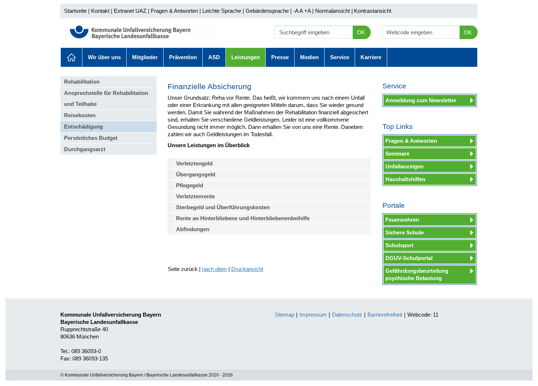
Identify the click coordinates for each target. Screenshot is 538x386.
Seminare (397, 153)
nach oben (214, 269)
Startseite (75, 11)
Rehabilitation (82, 82)
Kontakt (100, 11)
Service (339, 57)
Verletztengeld (194, 163)
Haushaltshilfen (405, 179)
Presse (280, 57)
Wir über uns (104, 57)
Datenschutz (347, 315)
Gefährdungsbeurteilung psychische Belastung (416, 274)
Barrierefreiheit (384, 315)
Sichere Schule (404, 232)
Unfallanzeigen (404, 166)
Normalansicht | (334, 11)
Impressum (313, 315)
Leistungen (245, 57)
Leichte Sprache (221, 11)
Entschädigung (83, 126)
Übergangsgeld (195, 174)
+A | (308, 11)
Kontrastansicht (372, 11)
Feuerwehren (402, 220)
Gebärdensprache (267, 11)
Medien (309, 57)
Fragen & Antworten (174, 11)
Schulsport (399, 245)
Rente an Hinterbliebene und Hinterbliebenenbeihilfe (243, 218)
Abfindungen (192, 229)
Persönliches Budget (90, 138)
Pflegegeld (189, 185)
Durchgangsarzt (84, 149)
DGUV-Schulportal (409, 258)
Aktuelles (71, 57)
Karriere (370, 57)
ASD (214, 57)
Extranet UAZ (130, 11)
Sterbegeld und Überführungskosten (223, 207)
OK (361, 32)
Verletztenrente (195, 196)
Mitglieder (145, 57)
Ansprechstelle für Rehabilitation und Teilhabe (106, 98)
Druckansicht (247, 269)
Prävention (183, 57)
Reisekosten (80, 115)
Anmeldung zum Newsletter (420, 100)
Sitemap (284, 315)
